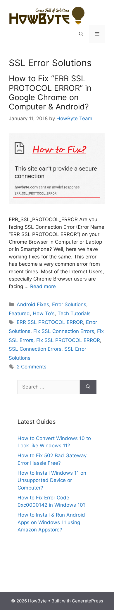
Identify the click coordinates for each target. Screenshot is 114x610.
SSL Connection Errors (35, 349)
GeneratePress (87, 601)
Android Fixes (33, 304)
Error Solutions (69, 304)
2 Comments (31, 367)
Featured (19, 313)
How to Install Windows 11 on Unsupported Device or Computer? (52, 480)
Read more (43, 286)
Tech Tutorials (74, 313)
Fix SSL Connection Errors (63, 331)
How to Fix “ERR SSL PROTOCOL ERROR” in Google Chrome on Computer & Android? (50, 92)
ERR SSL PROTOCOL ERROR (50, 322)
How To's (44, 313)
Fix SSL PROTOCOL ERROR (68, 340)
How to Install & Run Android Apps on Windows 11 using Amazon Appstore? (51, 522)
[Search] (88, 387)
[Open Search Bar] (81, 34)
